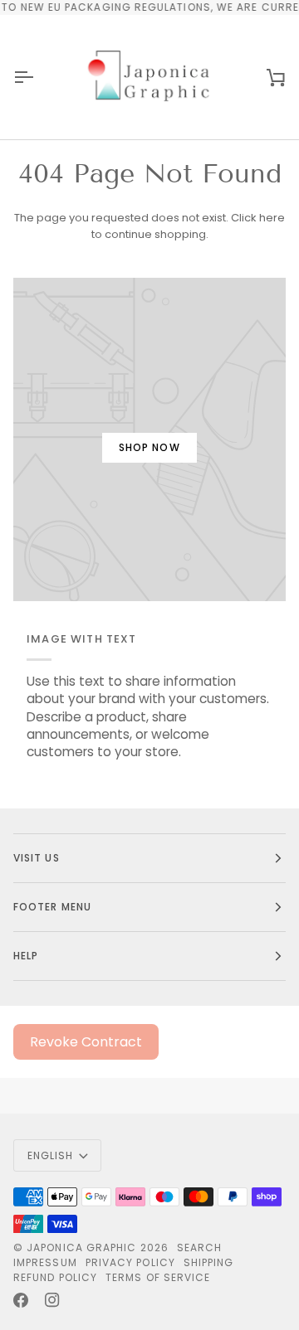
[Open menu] (38, 77)
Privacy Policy (130, 1262)
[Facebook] (20, 1300)
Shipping (209, 1262)
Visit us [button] (36, 858)
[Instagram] (52, 1300)
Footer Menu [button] (52, 907)
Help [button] (25, 956)
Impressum (45, 1262)
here (272, 218)
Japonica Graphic (81, 1247)
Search (199, 1247)
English (50, 1155)
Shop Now (149, 447)
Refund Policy (55, 1277)
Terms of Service (157, 1277)
